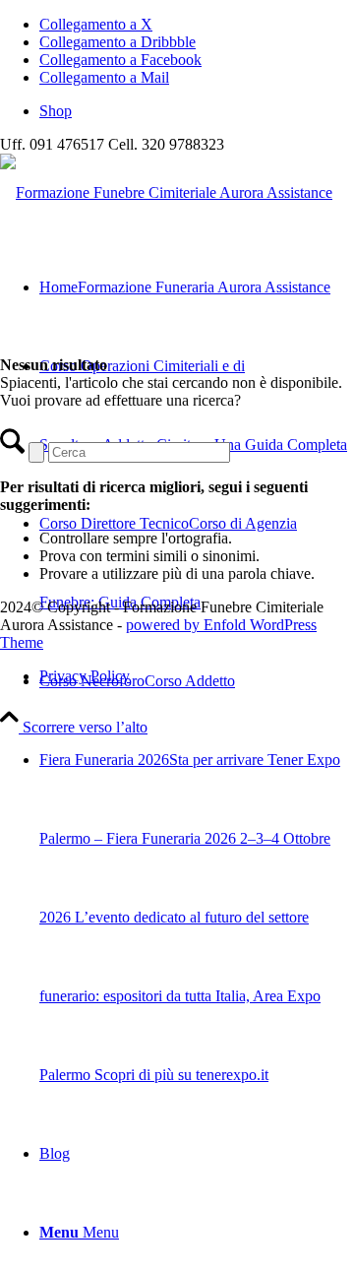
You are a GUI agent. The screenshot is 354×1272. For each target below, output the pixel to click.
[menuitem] (196, 111)
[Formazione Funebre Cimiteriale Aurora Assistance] (166, 192)
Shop (55, 110)
